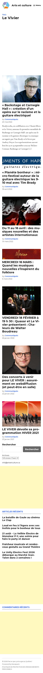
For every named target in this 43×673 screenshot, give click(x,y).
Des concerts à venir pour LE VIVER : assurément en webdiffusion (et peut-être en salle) (20, 382)
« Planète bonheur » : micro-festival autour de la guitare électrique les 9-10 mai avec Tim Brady (21, 177)
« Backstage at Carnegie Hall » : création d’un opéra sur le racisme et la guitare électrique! (21, 110)
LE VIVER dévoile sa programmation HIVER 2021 (20, 431)
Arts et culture (21, 5)
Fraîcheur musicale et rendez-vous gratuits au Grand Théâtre (21, 545)
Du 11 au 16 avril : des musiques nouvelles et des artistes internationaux (21, 231)
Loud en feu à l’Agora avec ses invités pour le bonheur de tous (21, 527)
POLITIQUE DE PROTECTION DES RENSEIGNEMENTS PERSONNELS (20, 668)
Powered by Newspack (10, 664)
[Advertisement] (21, 47)
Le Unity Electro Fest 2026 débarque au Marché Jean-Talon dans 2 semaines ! (18, 555)
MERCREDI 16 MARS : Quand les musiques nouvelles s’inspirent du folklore (20, 267)
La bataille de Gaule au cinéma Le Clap (21, 518)
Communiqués (11, 119)
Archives (5, 455)
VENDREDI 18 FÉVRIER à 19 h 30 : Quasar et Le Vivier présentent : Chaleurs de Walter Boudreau (20, 324)
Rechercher (9, 444)
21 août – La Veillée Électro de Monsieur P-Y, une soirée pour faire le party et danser (20, 536)
